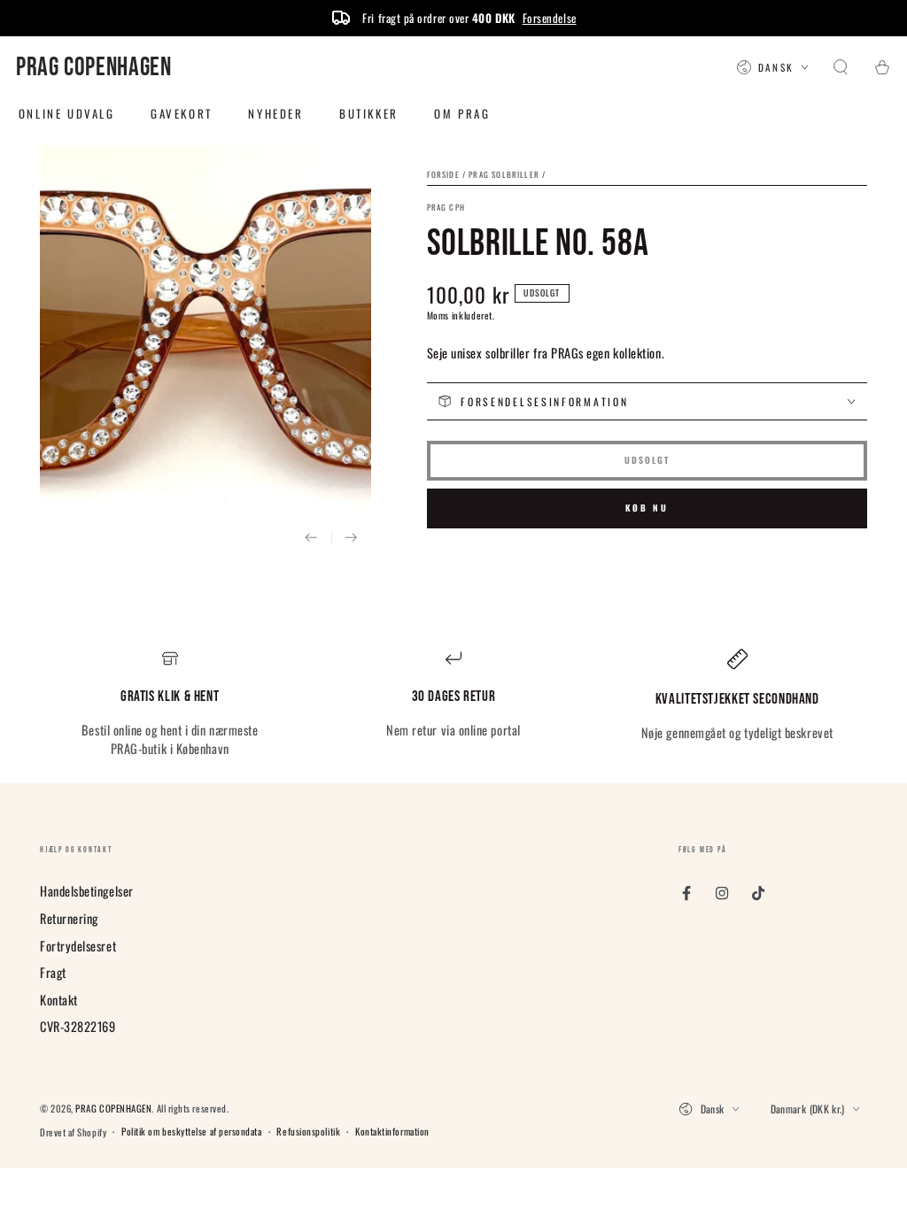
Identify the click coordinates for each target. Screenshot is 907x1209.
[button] (841, 68)
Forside (443, 174)
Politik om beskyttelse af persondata (191, 1131)
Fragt (53, 972)
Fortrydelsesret (78, 945)
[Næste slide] (351, 538)
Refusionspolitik (308, 1131)
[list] (453, 704)
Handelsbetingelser (87, 891)
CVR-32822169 (77, 1026)
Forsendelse (550, 18)
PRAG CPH (446, 207)
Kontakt (59, 999)
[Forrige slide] (311, 538)
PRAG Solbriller (504, 174)
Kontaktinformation (392, 1131)
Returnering (69, 918)
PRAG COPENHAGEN (113, 1108)
